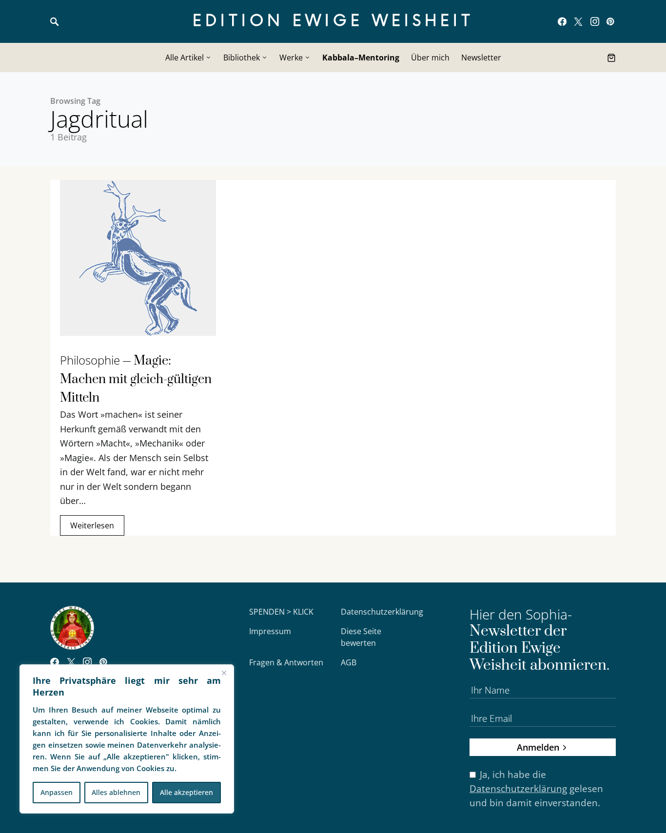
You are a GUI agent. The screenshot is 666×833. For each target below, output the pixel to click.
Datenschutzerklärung (382, 611)
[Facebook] (562, 21)
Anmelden (538, 747)
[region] (127, 739)
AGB (348, 662)
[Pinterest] (610, 21)
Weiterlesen (92, 525)
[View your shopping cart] (611, 57)
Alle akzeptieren (186, 792)
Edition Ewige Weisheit (333, 21)
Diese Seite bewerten (361, 637)
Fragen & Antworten (286, 662)
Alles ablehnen (116, 792)
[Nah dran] (224, 672)
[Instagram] (594, 21)
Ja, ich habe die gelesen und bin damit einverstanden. (536, 788)
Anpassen (56, 792)
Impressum (270, 631)
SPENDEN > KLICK (281, 611)
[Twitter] (578, 21)
